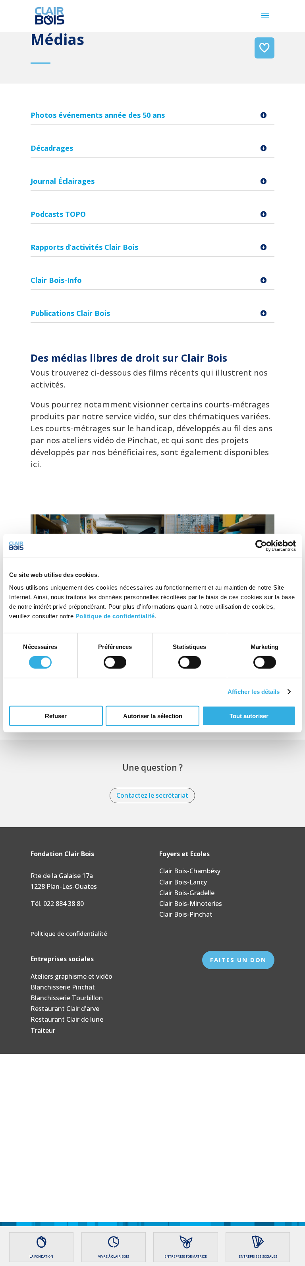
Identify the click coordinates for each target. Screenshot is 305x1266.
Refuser (56, 715)
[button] (265, 21)
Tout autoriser (249, 715)
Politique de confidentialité (115, 615)
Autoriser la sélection (152, 715)
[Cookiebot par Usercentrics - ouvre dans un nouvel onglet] (261, 546)
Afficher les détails (254, 691)
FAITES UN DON (238, 960)
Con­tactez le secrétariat (152, 795)
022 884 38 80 (63, 903)
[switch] (115, 662)
